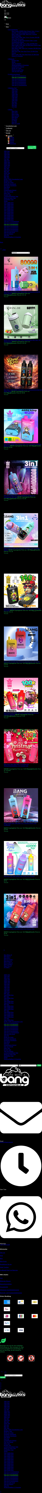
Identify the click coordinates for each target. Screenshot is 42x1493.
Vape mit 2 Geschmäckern (19, 76)
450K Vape (15, 89)
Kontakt (8, 133)
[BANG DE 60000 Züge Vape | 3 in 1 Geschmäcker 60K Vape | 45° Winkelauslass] (23, 322)
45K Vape (14, 103)
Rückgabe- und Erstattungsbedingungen (11, 1293)
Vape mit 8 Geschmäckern (19, 83)
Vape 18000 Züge (9, 204)
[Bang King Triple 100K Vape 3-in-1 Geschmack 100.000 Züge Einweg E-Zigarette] (23, 695)
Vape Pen (6, 235)
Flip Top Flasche (8, 192)
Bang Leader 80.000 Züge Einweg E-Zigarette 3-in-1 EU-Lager (21, 661)
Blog (1, 1258)
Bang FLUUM (16, 123)
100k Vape (14, 100)
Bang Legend (15, 116)
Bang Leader (15, 114)
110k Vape (7, 152)
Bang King (15, 112)
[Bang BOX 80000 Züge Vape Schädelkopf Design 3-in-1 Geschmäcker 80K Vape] (23, 477)
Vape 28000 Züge (9, 209)
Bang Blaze (15, 117)
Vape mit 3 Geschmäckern (19, 77)
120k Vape (14, 99)
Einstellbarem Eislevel (18, 66)
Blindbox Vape (8, 181)
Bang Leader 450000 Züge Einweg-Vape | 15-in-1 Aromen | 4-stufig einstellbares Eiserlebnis (25, 31)
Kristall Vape (15, 60)
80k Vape (6, 176)
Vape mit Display (16, 63)
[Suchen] (5, 20)
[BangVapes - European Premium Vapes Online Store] (12, 7)
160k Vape (7, 160)
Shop (7, 27)
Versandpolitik (4, 1287)
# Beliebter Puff (12, 88)
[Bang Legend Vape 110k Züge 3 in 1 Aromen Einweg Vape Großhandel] (23, 805)
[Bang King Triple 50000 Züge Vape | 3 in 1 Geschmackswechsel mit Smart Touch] (23, 372)
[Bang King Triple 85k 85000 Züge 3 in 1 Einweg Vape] (23, 911)
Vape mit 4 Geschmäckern (19, 79)
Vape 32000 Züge (9, 210)
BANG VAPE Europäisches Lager (13, 179)
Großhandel (9, 128)
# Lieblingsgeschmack (14, 74)
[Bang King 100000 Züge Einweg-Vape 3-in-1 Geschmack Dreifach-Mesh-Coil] (23, 426)
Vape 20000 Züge (9, 206)
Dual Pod (6, 188)
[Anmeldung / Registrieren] (5, 11)
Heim (7, 24)
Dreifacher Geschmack (10, 185)
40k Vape (6, 171)
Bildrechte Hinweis (5, 1281)
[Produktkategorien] (5, 14)
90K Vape (6, 177)
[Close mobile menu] (0, 1389)
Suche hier (3, 148)
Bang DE (14, 122)
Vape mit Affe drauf (17, 71)
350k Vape (14, 91)
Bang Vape (15, 111)
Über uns (8, 130)
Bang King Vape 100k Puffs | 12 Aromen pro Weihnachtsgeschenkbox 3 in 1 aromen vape (16, 765)
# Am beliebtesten (13, 29)
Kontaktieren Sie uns (6, 1264)
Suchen (30, 148)
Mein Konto (3, 1261)
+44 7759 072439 (5, 1244)
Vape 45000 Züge (9, 216)
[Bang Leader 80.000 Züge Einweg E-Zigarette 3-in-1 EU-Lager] (23, 643)
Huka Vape (7, 193)
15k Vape (14, 106)
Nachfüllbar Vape (8, 199)
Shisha (13, 62)
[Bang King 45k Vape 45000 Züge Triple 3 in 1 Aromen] (23, 858)
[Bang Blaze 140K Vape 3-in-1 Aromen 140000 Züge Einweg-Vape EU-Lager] (23, 591)
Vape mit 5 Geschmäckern (19, 80)
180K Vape (7, 162)
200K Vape (15, 96)
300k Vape (14, 92)
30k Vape (14, 105)
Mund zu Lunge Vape (18, 70)
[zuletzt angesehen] (5, 1373)
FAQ (1, 1278)
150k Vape (14, 97)
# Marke (10, 109)
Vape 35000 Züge (9, 212)
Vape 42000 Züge (9, 215)
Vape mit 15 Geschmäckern (19, 85)
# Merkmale (11, 59)
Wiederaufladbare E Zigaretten (20, 65)
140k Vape (7, 156)
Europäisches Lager (11, 126)
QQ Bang (14, 120)
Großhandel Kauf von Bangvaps (9, 1270)
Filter (4, 249)
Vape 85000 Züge (9, 220)
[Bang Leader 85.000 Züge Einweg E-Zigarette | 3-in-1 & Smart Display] (23, 530)
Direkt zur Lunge (16, 68)
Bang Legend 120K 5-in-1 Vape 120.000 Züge (24, 43)
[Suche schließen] (2, 1381)
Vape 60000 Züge (9, 218)
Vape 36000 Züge (9, 213)
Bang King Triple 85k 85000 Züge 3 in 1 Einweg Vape (19, 929)
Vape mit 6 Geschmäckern (19, 82)
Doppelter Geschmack (10, 184)
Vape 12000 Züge (9, 202)
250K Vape (15, 94)
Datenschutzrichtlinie (6, 1284)
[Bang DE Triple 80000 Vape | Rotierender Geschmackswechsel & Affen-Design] (23, 274)
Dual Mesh (7, 187)
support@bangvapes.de (6, 1142)
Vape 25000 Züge (9, 207)
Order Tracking (4, 1267)
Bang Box (14, 119)
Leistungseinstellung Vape (11, 196)
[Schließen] (4, 950)
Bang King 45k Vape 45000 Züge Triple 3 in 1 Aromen (19, 876)
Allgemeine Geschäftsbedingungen (9, 1290)
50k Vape (14, 102)
